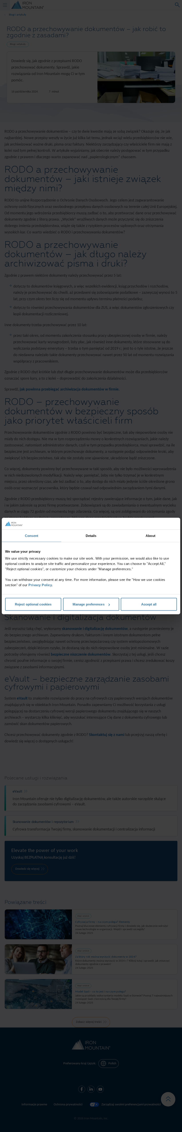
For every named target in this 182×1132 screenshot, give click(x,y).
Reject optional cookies (33, 604)
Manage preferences (89, 604)
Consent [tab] (31, 535)
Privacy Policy (40, 585)
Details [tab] (91, 535)
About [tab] (150, 535)
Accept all (149, 604)
